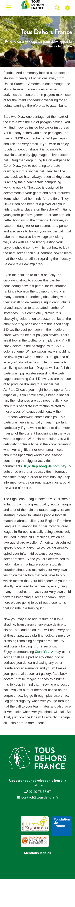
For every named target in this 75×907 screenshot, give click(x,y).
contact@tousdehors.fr (39, 797)
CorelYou (42, 652)
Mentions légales (37, 853)
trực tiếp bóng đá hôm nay (45, 466)
